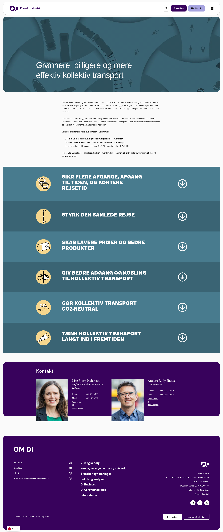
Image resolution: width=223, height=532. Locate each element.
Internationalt (90, 495)
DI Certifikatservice (93, 490)
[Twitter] (206, 502)
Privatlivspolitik (42, 516)
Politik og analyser (93, 479)
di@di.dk (205, 494)
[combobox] (13, 528)
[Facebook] (199, 502)
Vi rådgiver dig (90, 463)
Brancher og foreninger (96, 474)
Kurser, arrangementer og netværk (103, 468)
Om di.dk (18, 516)
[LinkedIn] (193, 502)
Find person (28, 516)
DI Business (88, 485)
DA (13, 529)
